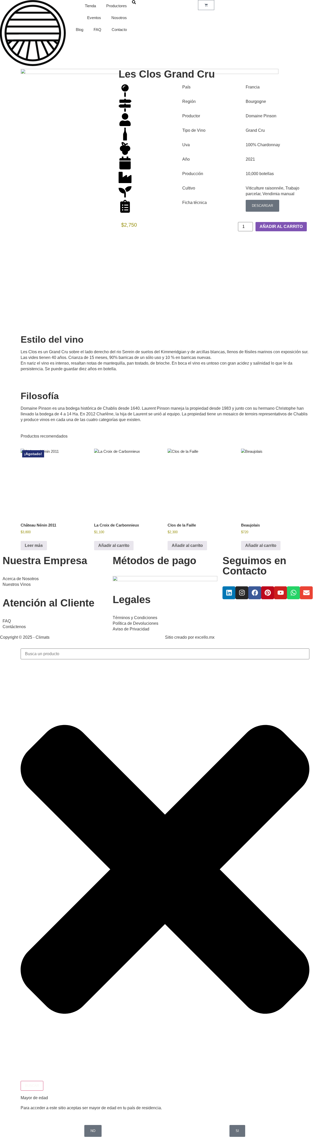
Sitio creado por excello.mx (189, 637)
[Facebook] (254, 592)
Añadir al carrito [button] (113, 545)
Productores (116, 6)
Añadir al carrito (281, 226)
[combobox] (165, 653)
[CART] (206, 5)
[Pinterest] (267, 592)
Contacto (119, 29)
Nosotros (119, 17)
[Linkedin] (228, 592)
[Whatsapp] (293, 592)
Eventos (94, 17)
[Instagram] (241, 592)
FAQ (97, 29)
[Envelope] (306, 592)
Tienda (90, 6)
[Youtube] (280, 592)
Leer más (34, 545)
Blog (79, 29)
